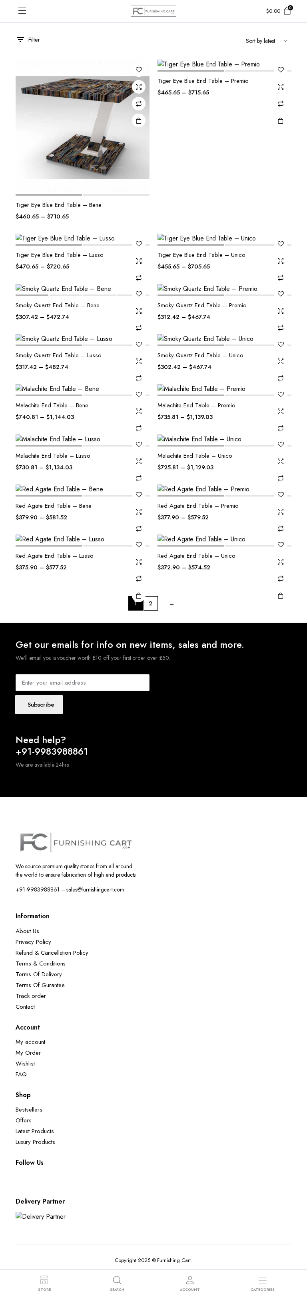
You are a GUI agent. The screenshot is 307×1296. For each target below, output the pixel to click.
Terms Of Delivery (39, 974)
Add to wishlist (139, 70)
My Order (28, 1052)
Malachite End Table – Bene (52, 405)
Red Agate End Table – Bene (54, 505)
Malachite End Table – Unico (194, 455)
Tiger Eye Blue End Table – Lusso (60, 254)
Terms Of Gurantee (40, 985)
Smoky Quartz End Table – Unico (200, 355)
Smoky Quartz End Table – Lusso (59, 355)
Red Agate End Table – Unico (196, 555)
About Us (27, 931)
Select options (139, 120)
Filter (34, 39)
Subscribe (41, 704)
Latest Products (35, 1131)
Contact (25, 1006)
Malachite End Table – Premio (196, 405)
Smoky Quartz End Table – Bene (58, 305)
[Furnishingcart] (153, 11)
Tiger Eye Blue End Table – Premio (203, 80)
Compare (139, 103)
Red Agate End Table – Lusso (55, 555)
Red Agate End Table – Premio (198, 505)
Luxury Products (35, 1142)
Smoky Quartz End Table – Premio (202, 305)
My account (30, 1042)
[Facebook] (28, 1184)
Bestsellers (29, 1109)
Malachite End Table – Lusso (53, 455)
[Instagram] (52, 1184)
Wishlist (25, 1063)
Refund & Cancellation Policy (52, 952)
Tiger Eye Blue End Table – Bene (59, 204)
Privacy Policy (33, 941)
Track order (31, 996)
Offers (24, 1120)
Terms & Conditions (41, 963)
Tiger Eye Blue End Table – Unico (201, 254)
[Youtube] (76, 1184)
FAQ (21, 1074)
